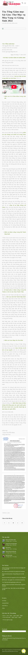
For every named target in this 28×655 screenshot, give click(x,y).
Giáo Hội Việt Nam (6, 23)
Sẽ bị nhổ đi (8, 547)
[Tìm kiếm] (21, 3)
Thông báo (14, 23)
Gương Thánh (5, 603)
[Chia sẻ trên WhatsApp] (18, 523)
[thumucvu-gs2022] (14, 34)
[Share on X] (13, 523)
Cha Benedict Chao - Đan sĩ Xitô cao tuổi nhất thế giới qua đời (13, 589)
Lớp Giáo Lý (5, 605)
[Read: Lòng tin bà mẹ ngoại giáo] (3, 544)
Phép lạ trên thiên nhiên (11, 539)
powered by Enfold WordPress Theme (10, 651)
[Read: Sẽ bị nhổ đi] (3, 548)
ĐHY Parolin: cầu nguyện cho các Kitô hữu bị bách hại (13, 579)
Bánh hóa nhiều (9, 555)
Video (3, 608)
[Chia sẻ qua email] (22, 523)
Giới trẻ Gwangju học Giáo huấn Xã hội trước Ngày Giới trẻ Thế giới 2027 (13, 568)
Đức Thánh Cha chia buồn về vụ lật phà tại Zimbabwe (13, 571)
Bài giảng (4, 598)
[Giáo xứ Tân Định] (11, 3)
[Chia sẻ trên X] (9, 523)
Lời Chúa (4, 600)
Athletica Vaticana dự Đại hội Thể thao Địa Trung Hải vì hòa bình (13, 585)
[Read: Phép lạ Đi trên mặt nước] (3, 552)
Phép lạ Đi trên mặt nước (11, 551)
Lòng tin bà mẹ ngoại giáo (11, 543)
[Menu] (25, 3)
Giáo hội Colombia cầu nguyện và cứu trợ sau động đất (13, 577)
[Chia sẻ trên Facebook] (4, 523)
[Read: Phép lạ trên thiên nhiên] (3, 540)
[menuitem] (21, 3)
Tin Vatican (5, 565)
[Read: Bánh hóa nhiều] (3, 556)
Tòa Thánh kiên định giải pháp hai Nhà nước (11, 582)
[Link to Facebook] (20, 653)
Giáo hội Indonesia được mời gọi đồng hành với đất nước (13, 574)
